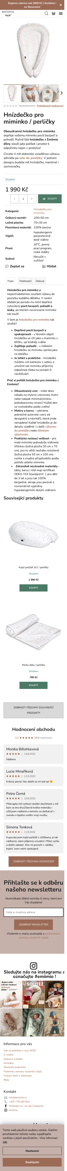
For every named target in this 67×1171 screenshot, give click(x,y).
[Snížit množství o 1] (14, 198)
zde (5, 1142)
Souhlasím (32, 1162)
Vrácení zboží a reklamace (18, 1075)
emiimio (13, 1110)
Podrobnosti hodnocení (50, 105)
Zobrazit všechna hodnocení (33, 861)
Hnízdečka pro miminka (43, 211)
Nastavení (32, 1151)
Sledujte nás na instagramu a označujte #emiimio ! (34, 974)
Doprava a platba (13, 1059)
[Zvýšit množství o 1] (32, 198)
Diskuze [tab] (40, 281)
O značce (8, 1054)
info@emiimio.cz (18, 1097)
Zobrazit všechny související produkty (33, 710)
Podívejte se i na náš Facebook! (26, 1106)
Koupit (52, 198)
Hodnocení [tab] (25, 281)
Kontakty (9, 1063)
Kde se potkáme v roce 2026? (20, 1050)
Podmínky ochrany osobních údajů (23, 1071)
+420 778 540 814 (19, 1101)
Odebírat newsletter (33, 924)
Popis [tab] (11, 281)
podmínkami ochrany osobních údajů (39, 935)
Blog (6, 1079)
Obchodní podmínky (15, 1067)
